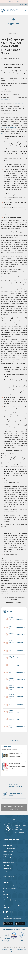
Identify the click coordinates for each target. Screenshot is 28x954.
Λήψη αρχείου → (20, 619)
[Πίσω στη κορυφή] (14, 818)
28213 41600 (18, 829)
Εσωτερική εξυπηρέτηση (9, 888)
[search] (26, 4)
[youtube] (13, 912)
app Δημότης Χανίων (9, 873)
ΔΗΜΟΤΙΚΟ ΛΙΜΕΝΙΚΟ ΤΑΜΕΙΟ (7, 940)
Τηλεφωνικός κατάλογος (10, 885)
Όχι (16, 809)
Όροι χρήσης (5, 949)
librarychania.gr (7, 865)
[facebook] (4, 912)
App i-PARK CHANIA (8, 876)
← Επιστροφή (14, 740)
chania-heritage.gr (8, 859)
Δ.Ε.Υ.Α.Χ (14, 938)
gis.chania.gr (6, 842)
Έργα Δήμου (6, 897)
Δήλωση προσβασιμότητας (10, 899)
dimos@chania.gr (19, 832)
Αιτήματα (21, 4)
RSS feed (5, 894)
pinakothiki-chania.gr (8, 862)
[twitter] (7, 912)
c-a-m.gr (5, 871)
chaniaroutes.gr (7, 857)
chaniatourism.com (8, 851)
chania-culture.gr (7, 845)
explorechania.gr (7, 854)
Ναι (11, 809)
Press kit (5, 891)
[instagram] (10, 912)
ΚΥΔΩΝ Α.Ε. (22, 940)
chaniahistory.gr (7, 868)
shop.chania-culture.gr (9, 848)
